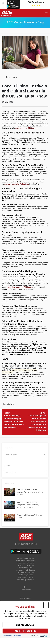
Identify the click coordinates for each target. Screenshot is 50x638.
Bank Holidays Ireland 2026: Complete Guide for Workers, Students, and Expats (28, 504)
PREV (8, 413)
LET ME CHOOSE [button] (25, 624)
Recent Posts (9, 484)
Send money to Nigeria (26, 565)
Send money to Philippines (25, 570)
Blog (8, 77)
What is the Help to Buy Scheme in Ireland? (29, 516)
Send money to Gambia (25, 563)
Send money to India (25, 577)
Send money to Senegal (25, 572)
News (15, 77)
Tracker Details (17, 636)
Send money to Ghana (25, 568)
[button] (46, 605)
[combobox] (25, 454)
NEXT (42, 413)
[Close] (3, 3)
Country (7, 465)
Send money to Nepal (25, 575)
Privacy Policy (7, 636)
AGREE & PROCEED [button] (25, 631)
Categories (8, 448)
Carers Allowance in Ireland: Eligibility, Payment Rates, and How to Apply (30, 492)
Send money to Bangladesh (25, 560)
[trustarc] (42, 636)
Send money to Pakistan (25, 558)
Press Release (26, 589)
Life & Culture (8, 404)
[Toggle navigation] (46, 13)
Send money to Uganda (25, 580)
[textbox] (25, 454)
